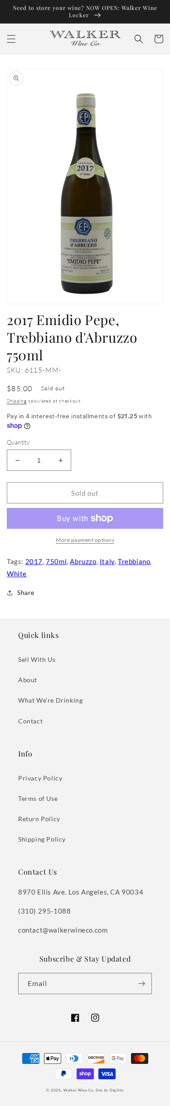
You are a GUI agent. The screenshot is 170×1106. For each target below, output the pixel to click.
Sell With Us (36, 659)
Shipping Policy (42, 839)
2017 (34, 561)
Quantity (18, 442)
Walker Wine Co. (79, 1090)
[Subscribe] (141, 983)
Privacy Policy (40, 778)
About (27, 680)
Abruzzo (83, 561)
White (17, 574)
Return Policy (39, 819)
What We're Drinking (50, 700)
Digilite (117, 1090)
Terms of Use (38, 798)
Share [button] (25, 592)
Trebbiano (134, 561)
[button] (11, 39)
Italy (107, 561)
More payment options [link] (85, 539)
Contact (30, 721)
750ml (56, 561)
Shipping (17, 400)
